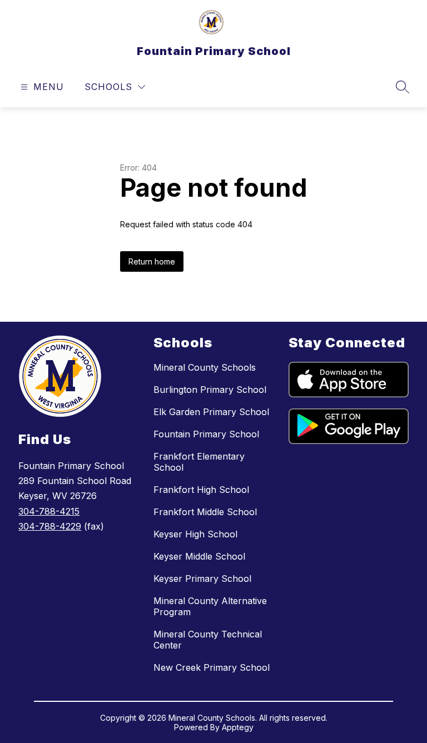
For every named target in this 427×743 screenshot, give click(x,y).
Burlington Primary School (209, 389)
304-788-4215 (49, 511)
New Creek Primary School (211, 667)
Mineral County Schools (204, 367)
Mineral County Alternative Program (210, 606)
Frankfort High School (201, 489)
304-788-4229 (49, 526)
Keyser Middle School (199, 556)
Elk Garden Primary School (211, 411)
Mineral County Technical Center (207, 640)
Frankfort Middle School (205, 511)
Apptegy (238, 727)
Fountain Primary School (206, 434)
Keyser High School (195, 534)
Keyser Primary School (202, 578)
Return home (151, 261)
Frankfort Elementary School (199, 462)
